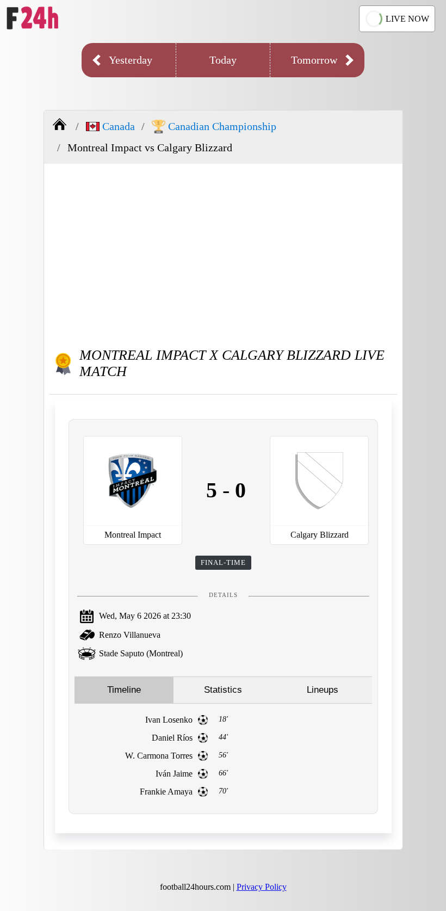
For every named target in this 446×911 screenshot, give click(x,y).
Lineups (322, 690)
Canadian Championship (222, 126)
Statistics (223, 690)
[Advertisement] (223, 251)
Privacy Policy (262, 886)
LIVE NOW (407, 18)
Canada (118, 126)
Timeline (124, 690)
